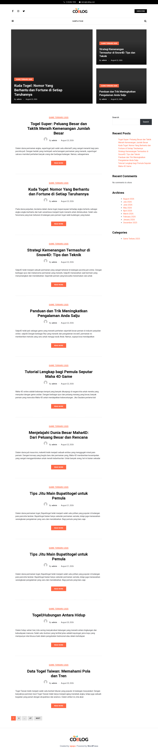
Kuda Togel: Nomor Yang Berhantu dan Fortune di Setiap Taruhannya (38, 90)
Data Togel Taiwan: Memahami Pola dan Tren (58, 673)
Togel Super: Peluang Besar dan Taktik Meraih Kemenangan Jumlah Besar (58, 128)
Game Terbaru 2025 (24, 79)
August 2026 (128, 199)
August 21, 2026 (67, 505)
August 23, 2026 (67, 140)
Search (115, 117)
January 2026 (129, 219)
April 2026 (127, 211)
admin (19, 99)
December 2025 (130, 222)
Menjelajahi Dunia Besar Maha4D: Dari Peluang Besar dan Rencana (59, 435)
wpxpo (73, 746)
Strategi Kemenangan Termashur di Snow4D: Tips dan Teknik (117, 53)
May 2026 (127, 208)
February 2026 (129, 216)
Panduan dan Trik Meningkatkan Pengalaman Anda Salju (58, 313)
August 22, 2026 (67, 262)
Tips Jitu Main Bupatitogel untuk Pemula (59, 495)
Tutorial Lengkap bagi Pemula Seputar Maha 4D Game (59, 374)
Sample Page (77, 21)
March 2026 (128, 214)
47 (29, 718)
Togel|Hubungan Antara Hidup (58, 615)
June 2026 (127, 205)
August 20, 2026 (67, 622)
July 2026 (127, 202)
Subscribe (141, 11)
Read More (58, 163)
